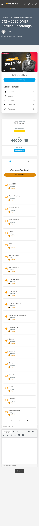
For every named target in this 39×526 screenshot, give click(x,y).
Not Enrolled (19, 131)
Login (32, 4)
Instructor (22, 121)
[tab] (10, 161)
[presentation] (7, 431)
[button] (21, 4)
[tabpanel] (19, 295)
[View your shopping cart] (28, 3)
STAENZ (9, 31)
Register (35, 4)
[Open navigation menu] (4, 4)
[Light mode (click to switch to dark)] (25, 4)
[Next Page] (27, 420)
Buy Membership (19, 150)
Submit (19, 471)
